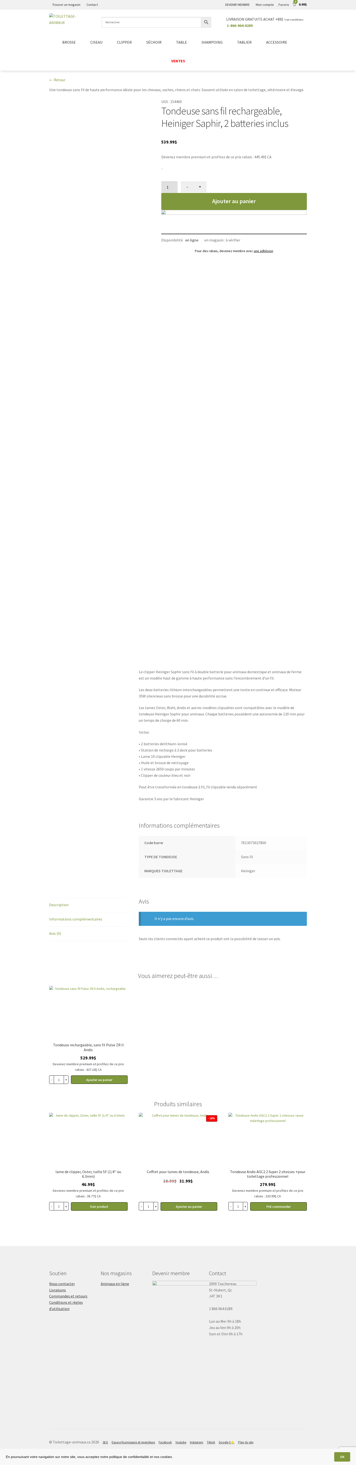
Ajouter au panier (234, 201)
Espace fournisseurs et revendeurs (133, 1442)
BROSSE (69, 42)
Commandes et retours (68, 1296)
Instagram (196, 1442)
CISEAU (96, 42)
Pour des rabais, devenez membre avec (234, 251)
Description (59, 904)
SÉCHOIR (154, 42)
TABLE (181, 42)
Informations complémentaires (75, 919)
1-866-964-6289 (240, 25)
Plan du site (245, 1442)
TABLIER (244, 42)
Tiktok (211, 1442)
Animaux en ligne (115, 1283)
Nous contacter (62, 1283)
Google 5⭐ (226, 1442)
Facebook (165, 1442)
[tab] (88, 905)
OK (342, 1457)
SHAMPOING (212, 42)
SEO (105, 1442)
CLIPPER (124, 42)
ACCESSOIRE (276, 42)
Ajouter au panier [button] (99, 1080)
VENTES (178, 60)
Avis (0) (55, 933)
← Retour (57, 79)
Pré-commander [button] (278, 1206)
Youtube (180, 1442)
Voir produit (99, 1206)
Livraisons (57, 1290)
